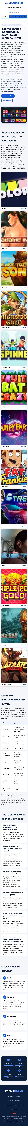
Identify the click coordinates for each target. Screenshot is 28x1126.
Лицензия (14, 1109)
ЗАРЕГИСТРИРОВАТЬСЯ (19, 16)
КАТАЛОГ (18, 7)
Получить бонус (7, 100)
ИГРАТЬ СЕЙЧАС (9, 96)
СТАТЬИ (22, 10)
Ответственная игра (14, 1100)
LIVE (17, 10)
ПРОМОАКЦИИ (11, 7)
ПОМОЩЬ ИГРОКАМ (9, 10)
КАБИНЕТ (5, 16)
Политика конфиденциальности (14, 1105)
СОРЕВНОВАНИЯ (14, 12)
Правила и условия (14, 1096)
